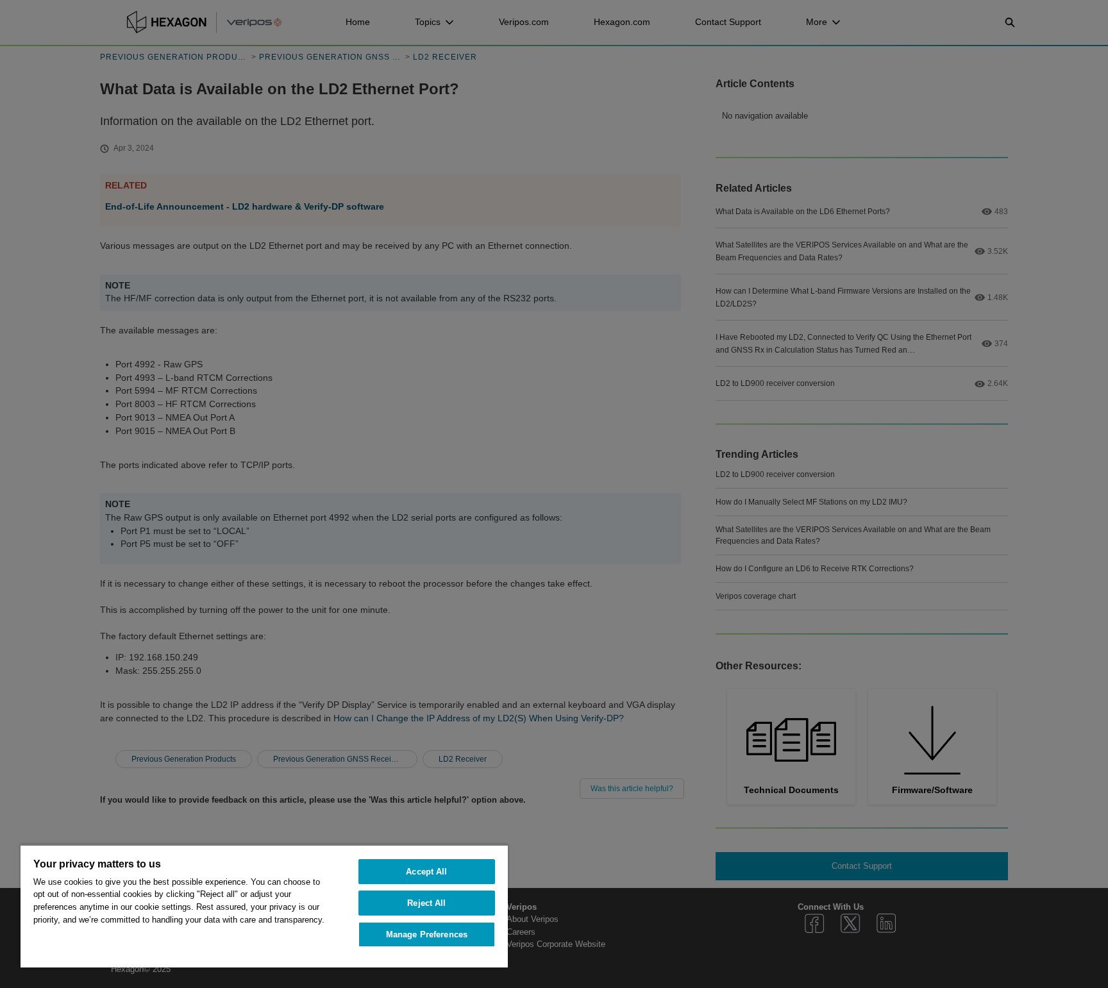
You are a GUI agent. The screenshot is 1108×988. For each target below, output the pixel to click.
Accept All (426, 871)
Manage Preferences (426, 934)
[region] (264, 905)
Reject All (426, 903)
